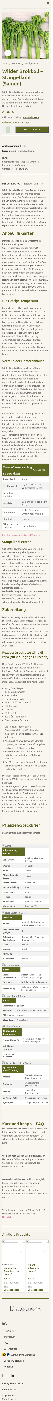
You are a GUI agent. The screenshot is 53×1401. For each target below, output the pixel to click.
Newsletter (9, 1330)
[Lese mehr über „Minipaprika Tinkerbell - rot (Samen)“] (20, 1243)
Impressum (9, 1336)
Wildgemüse (31, 63)
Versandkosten (31, 117)
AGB (6, 1342)
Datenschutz (10, 1348)
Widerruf (8, 1366)
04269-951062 (10, 1389)
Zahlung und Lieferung (23, 1354)
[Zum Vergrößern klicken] (7, 53)
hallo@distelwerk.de (13, 1383)
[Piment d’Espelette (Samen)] (37, 1251)
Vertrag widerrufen (14, 1360)
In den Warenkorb (32, 129)
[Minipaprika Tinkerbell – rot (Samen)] (13, 1251)
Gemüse (16, 63)
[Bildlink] (25, 1308)
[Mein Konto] (41, 4)
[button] (44, 1243)
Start (5, 63)
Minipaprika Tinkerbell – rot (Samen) (12, 1271)
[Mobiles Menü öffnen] (3, 4)
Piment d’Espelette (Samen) (34, 1267)
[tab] (11, 184)
